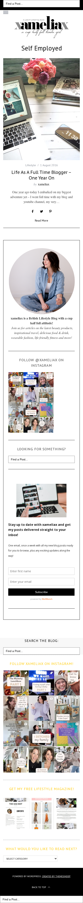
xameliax (43, 184)
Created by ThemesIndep (56, 876)
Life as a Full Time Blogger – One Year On (41, 175)
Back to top (39, 887)
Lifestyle (30, 165)
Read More (41, 220)
